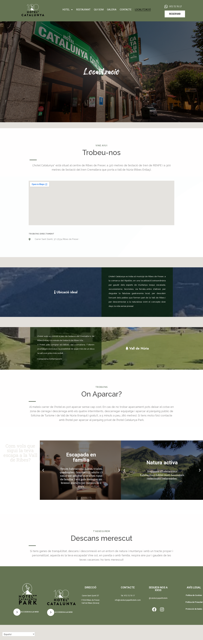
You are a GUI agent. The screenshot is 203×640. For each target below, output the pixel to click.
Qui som (99, 9)
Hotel (66, 9)
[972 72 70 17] (166, 6)
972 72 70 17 (175, 6)
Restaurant (83, 9)
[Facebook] (154, 609)
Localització (143, 9)
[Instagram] (162, 609)
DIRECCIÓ (90, 587)
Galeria (111, 9)
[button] (43, 470)
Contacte (125, 9)
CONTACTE (128, 587)
